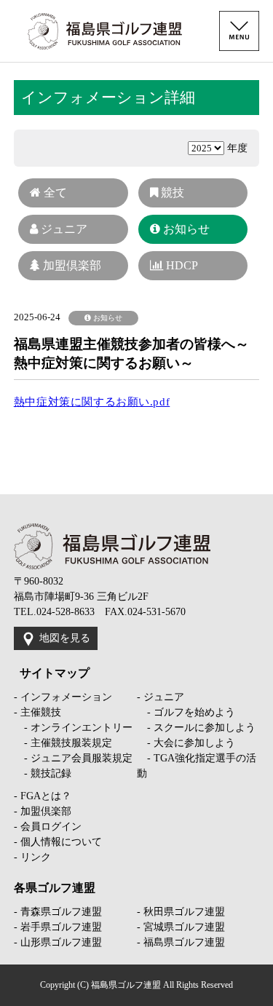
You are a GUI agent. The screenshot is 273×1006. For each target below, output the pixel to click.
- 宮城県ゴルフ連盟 (181, 927)
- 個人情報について (58, 841)
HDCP (180, 265)
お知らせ (185, 229)
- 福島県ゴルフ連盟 (181, 942)
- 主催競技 (37, 712)
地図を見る (64, 638)
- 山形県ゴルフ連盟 (58, 942)
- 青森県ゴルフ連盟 (58, 911)
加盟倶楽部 (70, 265)
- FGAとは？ (42, 796)
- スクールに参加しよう (196, 727)
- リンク (32, 857)
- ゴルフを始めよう (186, 712)
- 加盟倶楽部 (42, 811)
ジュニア (62, 229)
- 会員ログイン (48, 826)
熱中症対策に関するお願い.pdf (92, 402)
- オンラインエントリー (73, 727)
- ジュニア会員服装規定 (73, 758)
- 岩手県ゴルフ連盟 (58, 927)
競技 (171, 192)
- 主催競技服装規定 (63, 742)
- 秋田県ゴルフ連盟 (181, 911)
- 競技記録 (42, 773)
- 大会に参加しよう (186, 742)
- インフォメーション (63, 697)
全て (54, 192)
